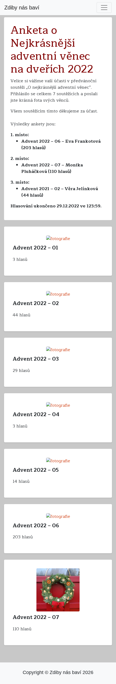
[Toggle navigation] (104, 7)
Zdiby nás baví (21, 8)
